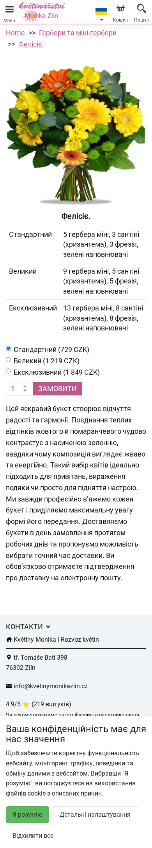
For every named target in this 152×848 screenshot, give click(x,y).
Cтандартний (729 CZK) (51, 349)
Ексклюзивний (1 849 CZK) (57, 372)
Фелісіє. (31, 44)
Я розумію (27, 814)
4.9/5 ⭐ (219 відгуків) (38, 704)
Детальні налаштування (95, 814)
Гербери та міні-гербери (78, 33)
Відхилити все (32, 835)
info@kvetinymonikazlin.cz (50, 686)
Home (15, 33)
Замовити (57, 388)
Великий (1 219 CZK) (47, 361)
